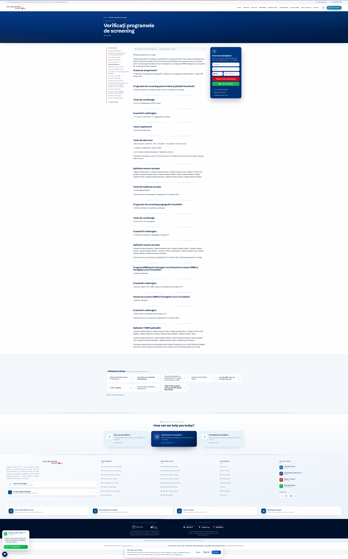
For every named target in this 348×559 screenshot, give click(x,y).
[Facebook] (281, 496)
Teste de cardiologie (114, 57)
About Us (224, 466)
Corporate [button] (225, 461)
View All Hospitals (168, 495)
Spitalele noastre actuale (115, 67)
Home (105, 17)
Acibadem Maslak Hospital (170, 466)
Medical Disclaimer (198, 546)
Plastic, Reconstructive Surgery (112, 470)
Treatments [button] (106, 461)
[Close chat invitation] (27, 532)
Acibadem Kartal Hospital (170, 487)
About (239, 7)
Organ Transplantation (110, 487)
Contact (316, 7)
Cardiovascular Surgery (110, 479)
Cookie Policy (188, 546)
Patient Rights (226, 491)
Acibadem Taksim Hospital (170, 491)
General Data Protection (219, 546)
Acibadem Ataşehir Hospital (171, 475)
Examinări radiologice (114, 59)
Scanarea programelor (115, 50)
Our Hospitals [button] (166, 461)
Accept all (216, 552)
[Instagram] (286, 496)
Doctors (254, 7)
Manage (198, 552)
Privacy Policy (172, 546)
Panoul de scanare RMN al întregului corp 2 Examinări (116, 92)
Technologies (283, 7)
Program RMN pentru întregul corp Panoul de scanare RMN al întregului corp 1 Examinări (118, 84)
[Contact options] (4, 554)
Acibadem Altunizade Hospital (171, 470)
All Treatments (107, 495)
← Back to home (113, 102)
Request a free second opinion (226, 79)
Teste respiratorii (113, 62)
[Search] (323, 8)
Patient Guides (226, 483)
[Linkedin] (296, 496)
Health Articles (306, 7)
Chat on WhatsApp (227, 84)
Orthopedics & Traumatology (111, 491)
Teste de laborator (114, 64)
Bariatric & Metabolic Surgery (111, 475)
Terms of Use (180, 546)
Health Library (294, 7)
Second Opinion (322, 2)
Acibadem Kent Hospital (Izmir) (171, 483)
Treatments (263, 7)
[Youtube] (291, 496)
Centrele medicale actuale (116, 69)
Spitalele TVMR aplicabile (115, 98)
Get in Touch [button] (285, 461)
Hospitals (246, 7)
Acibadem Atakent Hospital (170, 479)
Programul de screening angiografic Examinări (118, 72)
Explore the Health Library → (116, 395)
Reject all (206, 552)
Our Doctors (226, 470)
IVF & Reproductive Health (111, 483)
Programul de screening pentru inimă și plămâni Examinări (117, 54)
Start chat (17, 547)
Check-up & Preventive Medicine (112, 466)
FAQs (223, 487)
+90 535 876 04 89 (336, 2)
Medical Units (273, 7)
